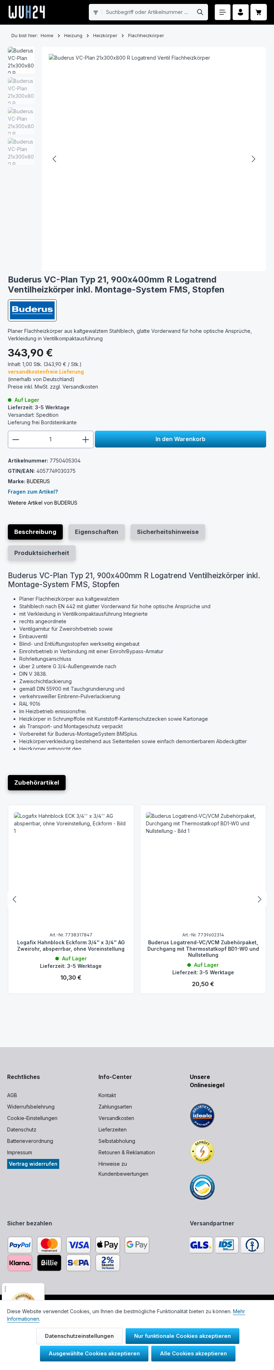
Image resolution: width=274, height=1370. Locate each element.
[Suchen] (200, 12)
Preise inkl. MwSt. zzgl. (53, 387)
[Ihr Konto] (240, 12)
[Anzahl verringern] (15, 439)
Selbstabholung (116, 1141)
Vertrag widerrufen (33, 1164)
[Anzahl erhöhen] (85, 439)
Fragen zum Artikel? (33, 492)
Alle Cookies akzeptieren (193, 1353)
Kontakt (107, 1095)
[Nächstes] (252, 158)
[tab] (35, 532)
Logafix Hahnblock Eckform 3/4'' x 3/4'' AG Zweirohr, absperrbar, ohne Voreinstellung (71, 945)
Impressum (19, 1152)
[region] (137, 159)
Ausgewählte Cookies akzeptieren (94, 1353)
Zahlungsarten (115, 1107)
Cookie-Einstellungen (32, 1118)
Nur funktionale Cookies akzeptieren (182, 1336)
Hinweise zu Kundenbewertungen (123, 1169)
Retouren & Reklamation (126, 1152)
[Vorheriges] (54, 158)
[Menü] (222, 12)
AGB (12, 1095)
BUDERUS (38, 481)
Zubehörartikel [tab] (36, 782)
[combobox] (147, 12)
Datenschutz (21, 1129)
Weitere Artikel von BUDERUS (42, 503)
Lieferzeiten (112, 1129)
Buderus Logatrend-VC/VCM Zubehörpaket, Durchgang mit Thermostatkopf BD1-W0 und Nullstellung (203, 948)
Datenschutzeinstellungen (79, 1336)
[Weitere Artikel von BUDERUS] (32, 310)
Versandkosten (116, 1118)
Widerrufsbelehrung (31, 1107)
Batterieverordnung (30, 1141)
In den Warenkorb (181, 438)
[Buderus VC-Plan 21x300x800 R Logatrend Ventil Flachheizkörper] (154, 159)
